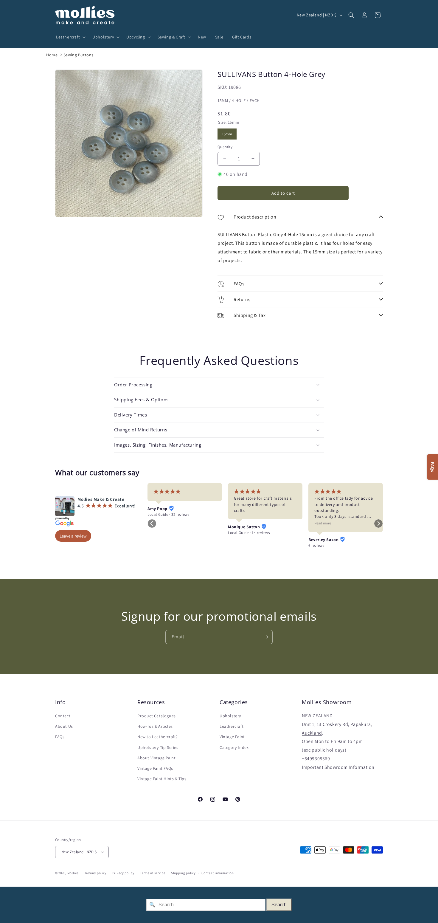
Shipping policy (183, 873)
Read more (322, 523)
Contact (62, 715)
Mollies (73, 873)
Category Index (234, 747)
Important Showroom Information (338, 767)
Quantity (225, 146)
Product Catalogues (156, 715)
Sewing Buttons (78, 55)
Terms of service (152, 873)
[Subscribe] (265, 637)
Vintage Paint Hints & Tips (162, 778)
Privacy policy (123, 873)
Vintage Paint (232, 736)
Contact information (217, 873)
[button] (70, 37)
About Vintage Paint (156, 758)
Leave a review (73, 536)
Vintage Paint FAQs (155, 768)
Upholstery (230, 715)
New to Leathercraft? (157, 736)
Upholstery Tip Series (157, 747)
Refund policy (95, 873)
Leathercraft (231, 726)
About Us (64, 726)
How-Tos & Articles (155, 726)
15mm (227, 132)
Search (279, 904)
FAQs (59, 736)
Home (52, 55)
